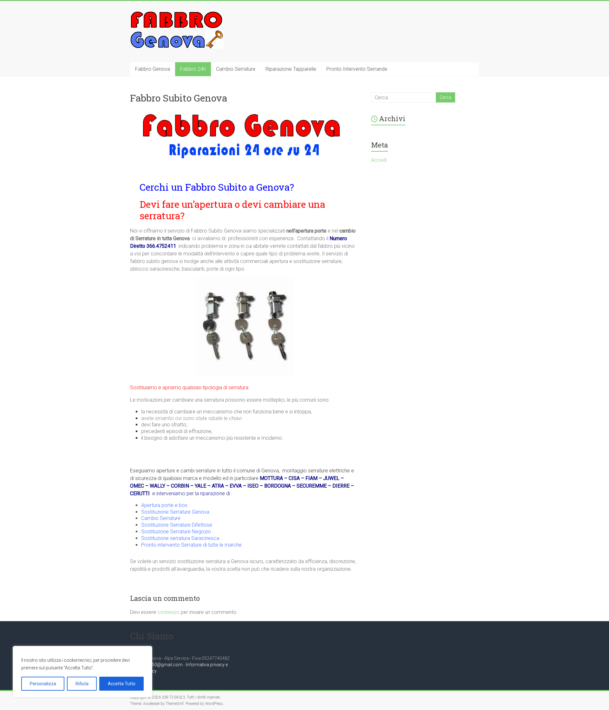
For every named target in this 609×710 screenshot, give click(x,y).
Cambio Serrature (235, 69)
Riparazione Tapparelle (290, 69)
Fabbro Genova (152, 69)
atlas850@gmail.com (161, 664)
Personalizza (43, 683)
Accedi (379, 160)
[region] (82, 671)
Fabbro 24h (193, 69)
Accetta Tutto (121, 683)
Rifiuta (81, 683)
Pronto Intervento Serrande (356, 69)
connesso (168, 612)
